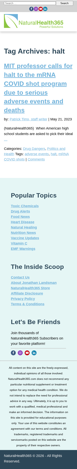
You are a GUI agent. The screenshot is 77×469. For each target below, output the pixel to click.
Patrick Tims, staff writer (28, 119)
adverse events (37, 154)
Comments (36, 159)
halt (53, 154)
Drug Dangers (34, 149)
